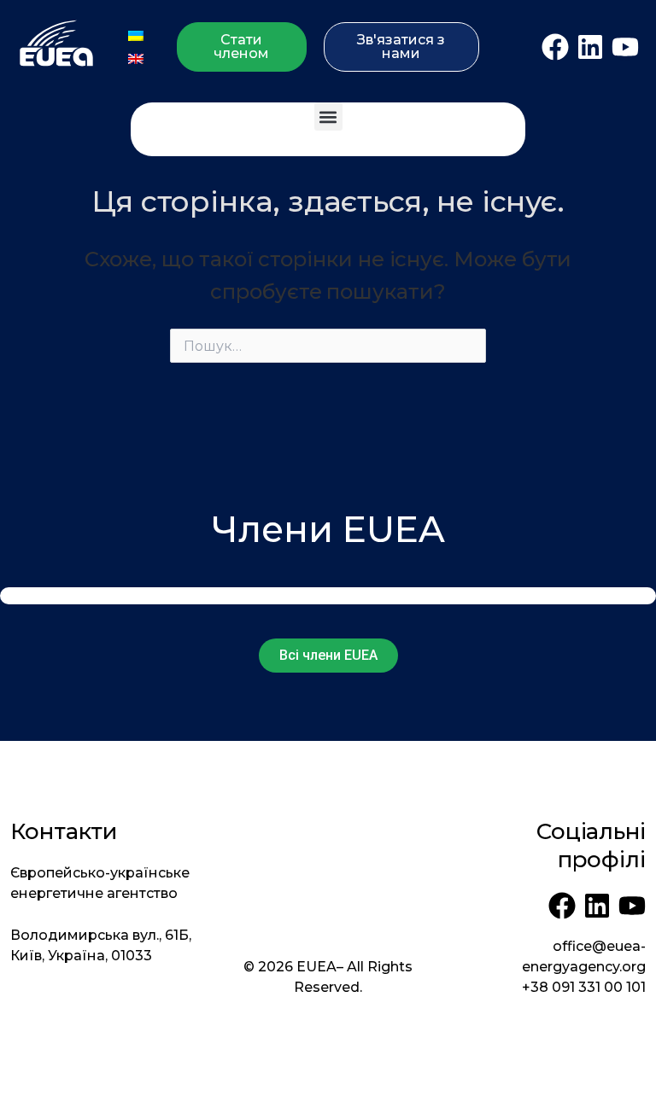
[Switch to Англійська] (136, 58)
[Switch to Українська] (136, 35)
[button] (328, 116)
